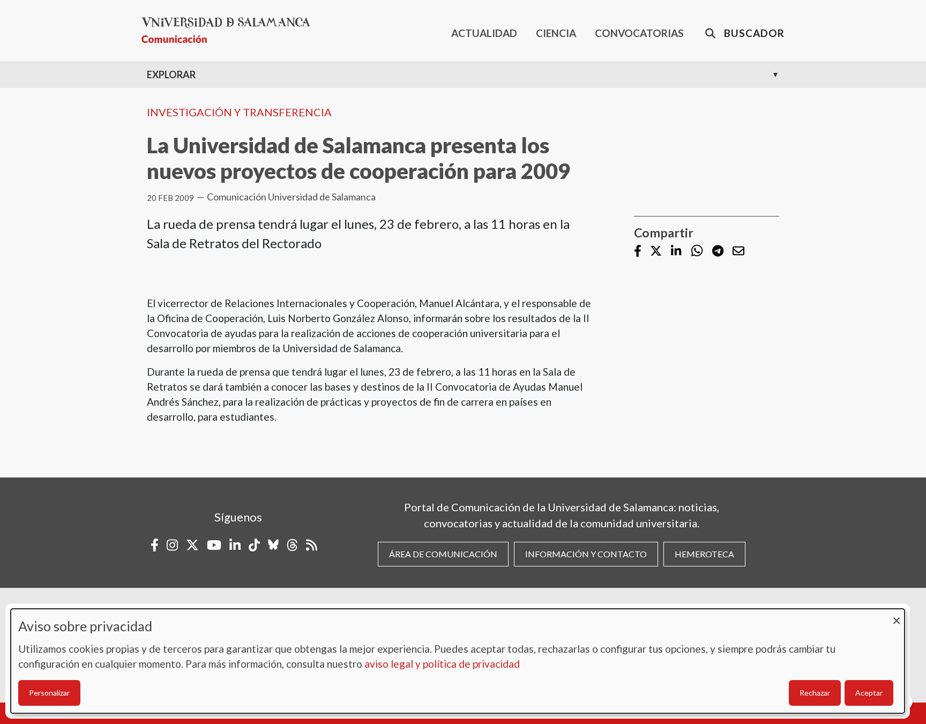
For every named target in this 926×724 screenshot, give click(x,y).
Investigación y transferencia (239, 112)
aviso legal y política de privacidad (442, 664)
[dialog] (458, 661)
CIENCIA (556, 33)
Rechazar (815, 692)
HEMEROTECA (704, 554)
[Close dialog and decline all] (896, 615)
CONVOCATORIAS (639, 33)
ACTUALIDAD (484, 33)
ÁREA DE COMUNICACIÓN (443, 554)
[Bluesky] (273, 545)
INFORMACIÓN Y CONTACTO (586, 554)
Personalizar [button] (49, 692)
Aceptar (869, 692)
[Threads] (292, 545)
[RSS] (311, 545)
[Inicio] (230, 30)
